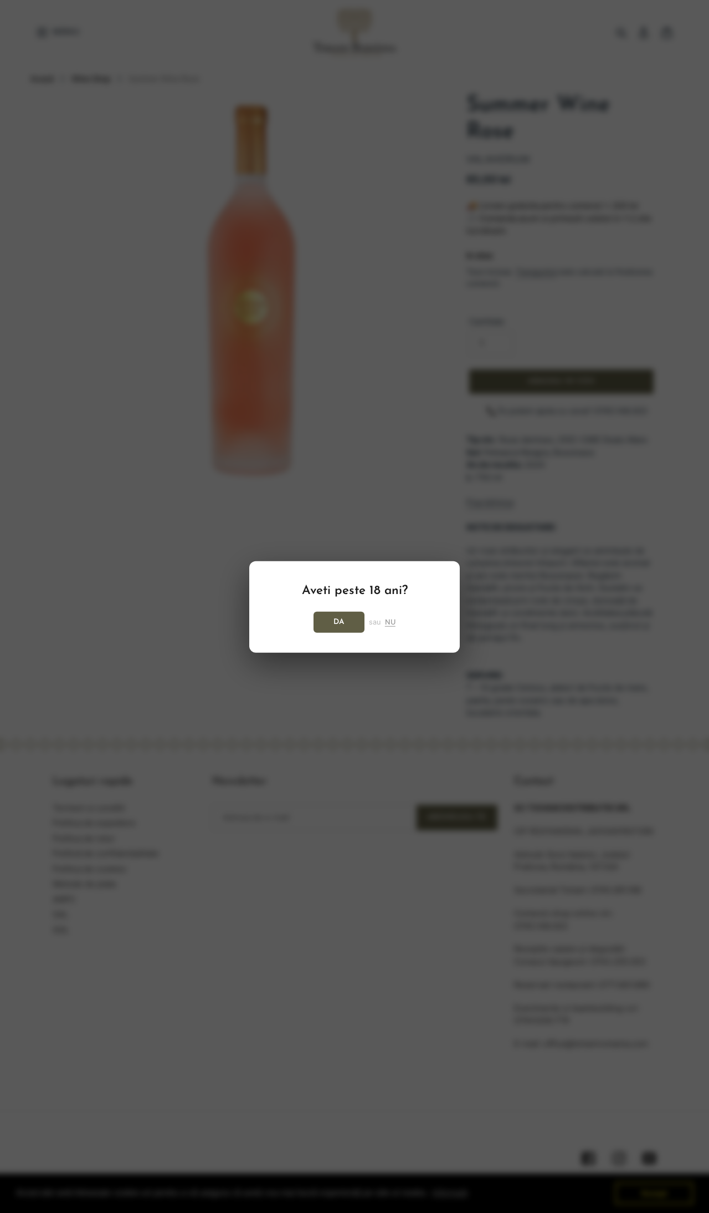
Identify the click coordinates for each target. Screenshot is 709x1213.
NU (390, 621)
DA (339, 621)
